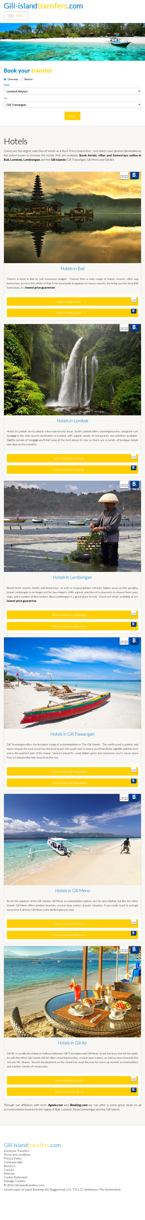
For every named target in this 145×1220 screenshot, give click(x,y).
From (7, 84)
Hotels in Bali (73, 268)
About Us (10, 1166)
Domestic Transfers (16, 1150)
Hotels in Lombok (72, 420)
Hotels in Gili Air (72, 1042)
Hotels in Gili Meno (72, 890)
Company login (13, 1162)
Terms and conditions (17, 1154)
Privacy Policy (13, 1158)
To (5, 98)
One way (13, 79)
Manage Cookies (14, 1181)
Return (28, 79)
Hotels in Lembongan (72, 577)
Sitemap (9, 1173)
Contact (9, 1169)
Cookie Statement (16, 1177)
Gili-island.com (43, 5)
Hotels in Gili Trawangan (72, 734)
